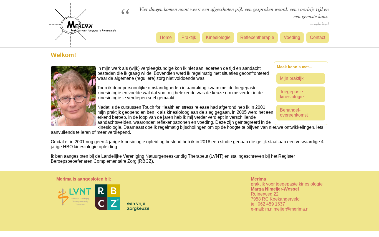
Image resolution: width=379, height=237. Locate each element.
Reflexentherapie (257, 37)
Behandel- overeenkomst (294, 112)
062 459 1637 (271, 204)
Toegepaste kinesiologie (292, 94)
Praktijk (188, 37)
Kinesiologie (218, 37)
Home (166, 37)
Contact (317, 37)
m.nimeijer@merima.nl (287, 209)
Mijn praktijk (292, 78)
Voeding (292, 37)
